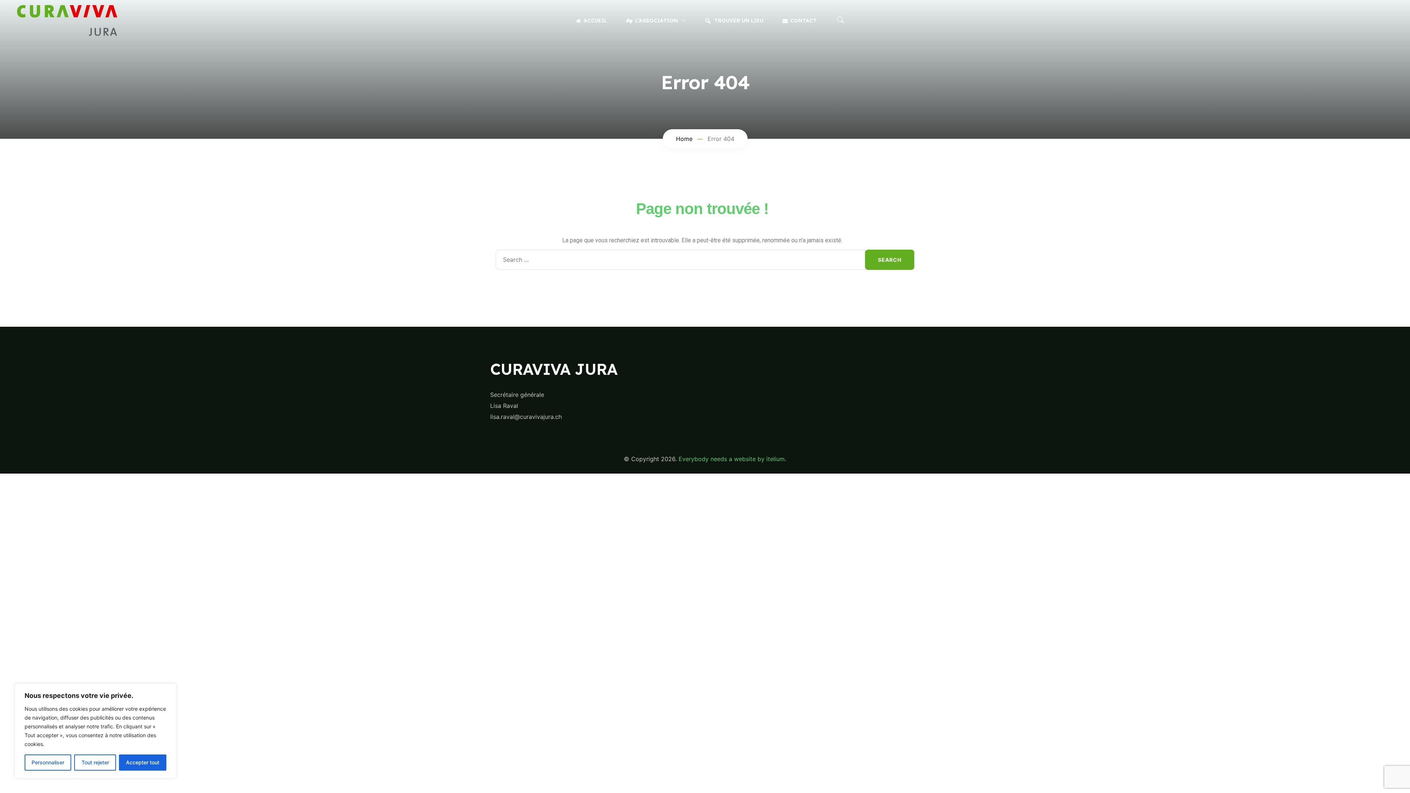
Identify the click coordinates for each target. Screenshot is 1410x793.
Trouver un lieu (738, 20)
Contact (803, 20)
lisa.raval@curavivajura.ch (526, 416)
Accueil (595, 20)
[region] (95, 731)
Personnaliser (48, 762)
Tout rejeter (95, 762)
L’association (656, 20)
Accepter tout (142, 762)
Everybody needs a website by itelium (732, 459)
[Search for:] (680, 260)
